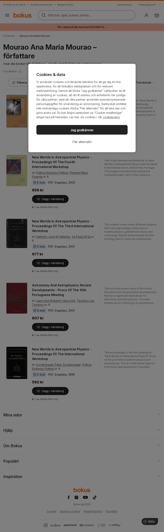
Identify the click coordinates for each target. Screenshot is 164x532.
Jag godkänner (82, 130)
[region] (82, 108)
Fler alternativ (82, 142)
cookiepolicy (111, 117)
